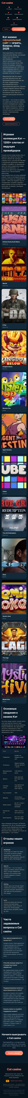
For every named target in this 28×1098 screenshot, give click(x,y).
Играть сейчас (9, 119)
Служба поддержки (17, 19)
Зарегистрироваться (11, 124)
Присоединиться (18, 29)
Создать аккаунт (14, 1053)
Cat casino (7, 2)
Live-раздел (9, 9)
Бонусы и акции (18, 9)
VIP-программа (8, 14)
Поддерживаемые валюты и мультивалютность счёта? (13, 989)
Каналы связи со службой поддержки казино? (12, 1010)
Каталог (8, 19)
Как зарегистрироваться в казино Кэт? (12, 939)
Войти (6, 29)
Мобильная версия (19, 14)
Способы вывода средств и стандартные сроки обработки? (13, 965)
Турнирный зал (14, 24)
